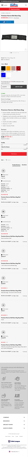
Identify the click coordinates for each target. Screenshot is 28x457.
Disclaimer (21, 436)
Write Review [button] (14, 154)
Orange (8, 68)
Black (3, 68)
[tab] (16, 165)
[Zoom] (25, 49)
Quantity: (4, 86)
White (9, 75)
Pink (13, 68)
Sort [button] (2, 160)
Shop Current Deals (15, 9)
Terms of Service (7, 436)
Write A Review (16, 17)
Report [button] (14, 202)
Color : (4, 64)
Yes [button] (12, 202)
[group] (14, 137)
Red (18, 68)
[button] (7, 18)
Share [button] (17, 202)
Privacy (13, 436)
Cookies (17, 436)
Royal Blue (3, 75)
